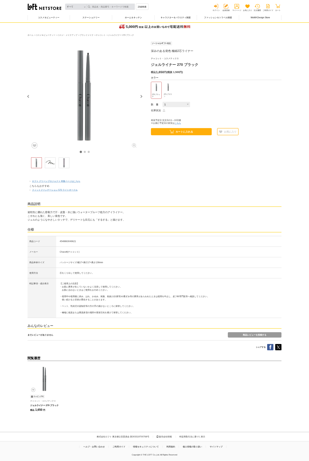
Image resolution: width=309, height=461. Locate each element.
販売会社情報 (165, 437)
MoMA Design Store (260, 17)
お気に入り (247, 10)
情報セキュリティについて (146, 447)
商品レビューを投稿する (254, 335)
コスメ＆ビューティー (48, 17)
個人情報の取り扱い (192, 447)
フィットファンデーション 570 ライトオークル (55, 190)
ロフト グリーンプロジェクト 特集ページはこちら (56, 181)
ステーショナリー (91, 17)
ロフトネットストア (45, 7)
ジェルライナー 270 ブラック (44, 405)
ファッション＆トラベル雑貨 (218, 17)
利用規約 (170, 447)
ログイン (216, 10)
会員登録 (226, 10)
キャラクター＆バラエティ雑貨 (176, 17)
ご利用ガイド (268, 10)
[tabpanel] (84, 95)
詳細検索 (142, 7)
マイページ (236, 10)
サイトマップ (216, 447)
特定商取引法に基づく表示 (192, 437)
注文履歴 (257, 10)
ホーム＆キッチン (133, 17)
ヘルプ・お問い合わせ (94, 447)
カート (278, 10)
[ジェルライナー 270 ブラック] (44, 379)
